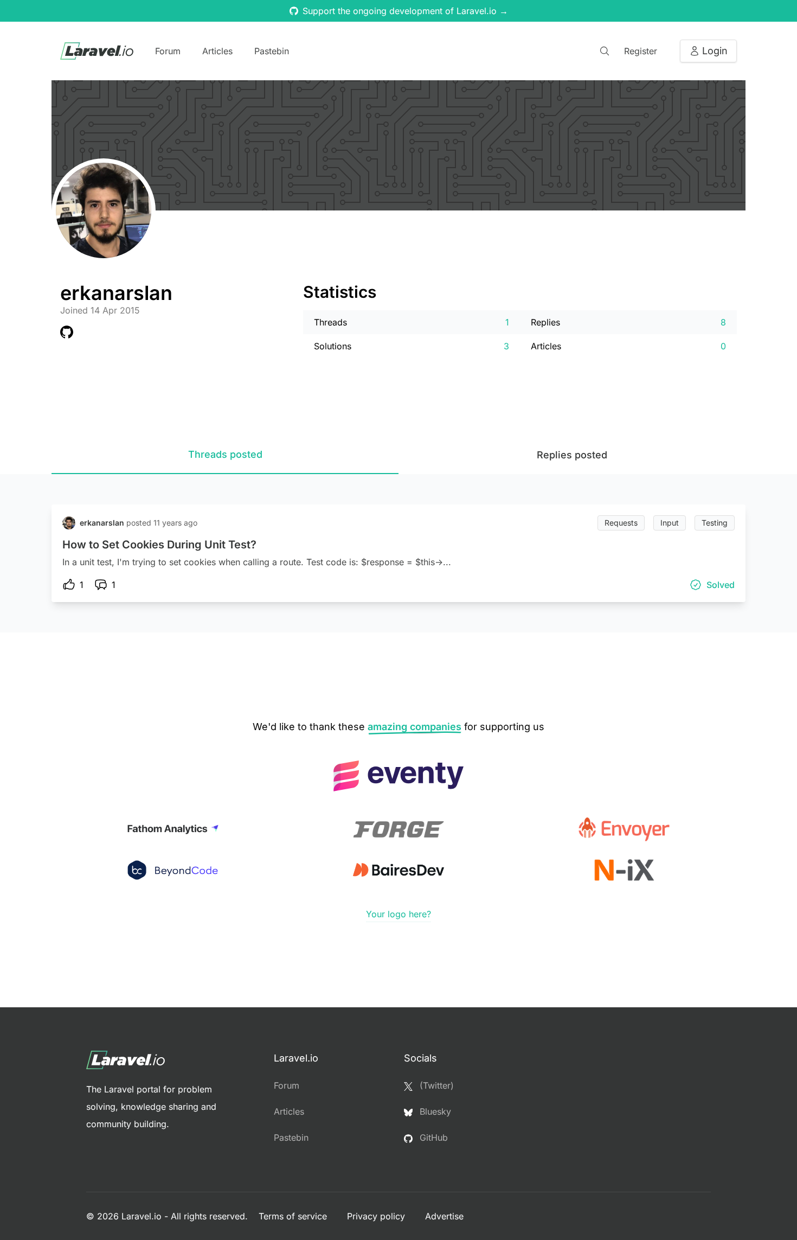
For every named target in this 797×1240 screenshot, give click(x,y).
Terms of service (294, 1216)
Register (640, 51)
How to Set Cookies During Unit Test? (159, 544)
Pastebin (271, 51)
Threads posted (225, 454)
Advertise (444, 1216)
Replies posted (572, 455)
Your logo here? (398, 914)
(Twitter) (435, 1085)
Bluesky (434, 1111)
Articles (217, 51)
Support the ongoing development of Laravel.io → (405, 10)
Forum (168, 51)
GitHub (432, 1137)
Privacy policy (377, 1216)
